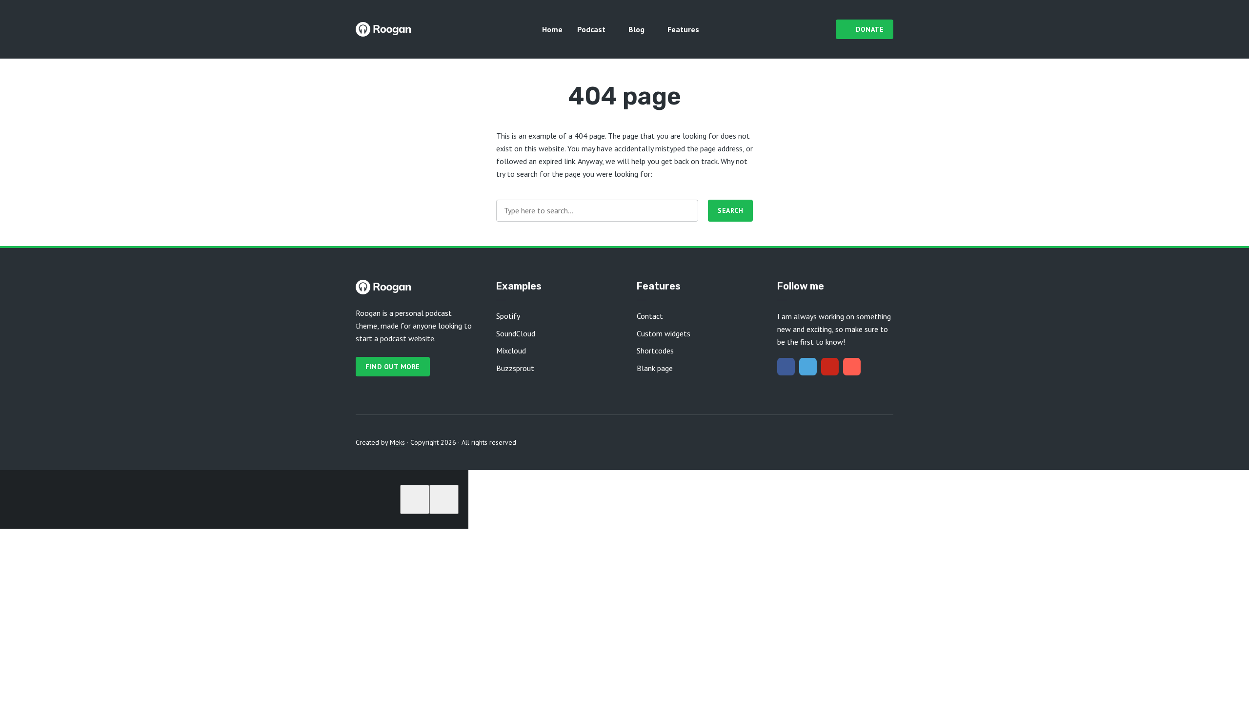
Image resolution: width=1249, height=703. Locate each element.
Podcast (591, 29)
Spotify (508, 316)
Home (552, 29)
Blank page (655, 368)
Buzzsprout (515, 368)
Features (683, 29)
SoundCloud (515, 333)
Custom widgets (663, 333)
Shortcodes (655, 350)
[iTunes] (852, 366)
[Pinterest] (830, 366)
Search (730, 210)
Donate (870, 29)
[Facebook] (786, 366)
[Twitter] (808, 366)
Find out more (392, 366)
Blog (636, 29)
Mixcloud (511, 350)
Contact (650, 316)
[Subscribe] (414, 499)
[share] (444, 499)
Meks (397, 442)
